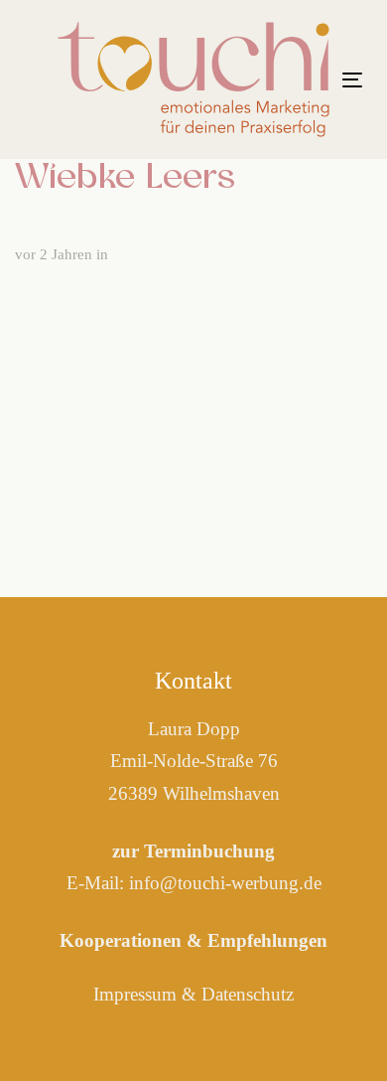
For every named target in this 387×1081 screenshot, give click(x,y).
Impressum (135, 994)
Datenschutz (247, 994)
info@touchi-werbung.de (225, 882)
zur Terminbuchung (193, 851)
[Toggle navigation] (352, 80)
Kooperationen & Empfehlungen (193, 940)
